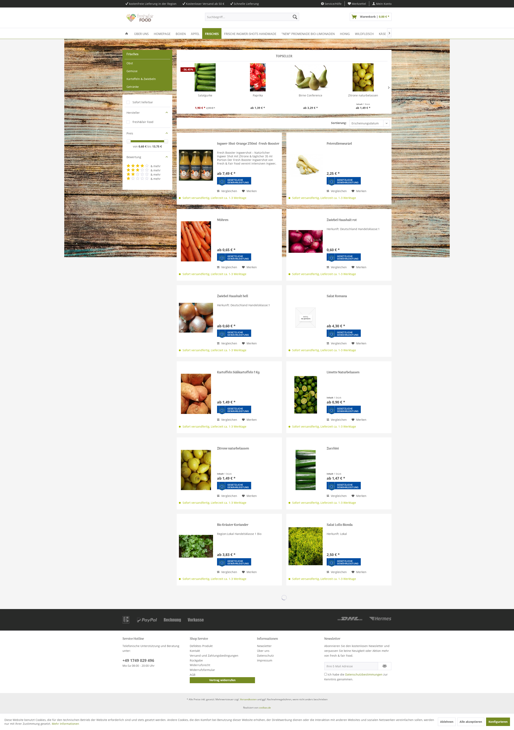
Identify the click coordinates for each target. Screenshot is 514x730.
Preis (129, 133)
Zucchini (333, 449)
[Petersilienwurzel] (306, 165)
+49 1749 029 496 (138, 660)
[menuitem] (357, 3)
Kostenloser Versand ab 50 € (205, 4)
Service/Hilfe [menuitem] (333, 4)
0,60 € (143, 146)
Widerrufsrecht (200, 665)
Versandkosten (248, 699)
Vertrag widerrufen (222, 680)
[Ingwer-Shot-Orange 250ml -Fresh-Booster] (196, 165)
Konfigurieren (498, 722)
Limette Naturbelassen (343, 373)
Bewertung (133, 157)
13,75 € (157, 146)
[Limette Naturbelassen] (306, 394)
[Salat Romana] (306, 317)
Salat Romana (337, 296)
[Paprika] (258, 77)
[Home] (126, 33)
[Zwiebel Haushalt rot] (306, 241)
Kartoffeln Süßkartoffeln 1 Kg (238, 373)
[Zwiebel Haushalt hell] (196, 317)
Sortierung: (339, 123)
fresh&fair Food (143, 122)
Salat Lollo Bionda (340, 525)
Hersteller (133, 113)
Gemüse (132, 71)
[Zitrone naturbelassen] (363, 77)
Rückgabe (196, 660)
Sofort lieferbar (143, 102)
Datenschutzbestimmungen (363, 674)
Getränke (132, 87)
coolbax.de (265, 707)
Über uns (263, 651)
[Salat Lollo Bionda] (306, 546)
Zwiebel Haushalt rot (342, 220)
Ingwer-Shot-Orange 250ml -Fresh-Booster (248, 144)
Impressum (264, 660)
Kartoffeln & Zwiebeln (141, 79)
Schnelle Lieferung (246, 4)
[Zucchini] (306, 470)
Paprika (258, 95)
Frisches (132, 54)
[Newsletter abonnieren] (384, 666)
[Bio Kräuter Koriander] (196, 546)
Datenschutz (265, 655)
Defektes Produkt (201, 646)
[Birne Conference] (310, 77)
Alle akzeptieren (471, 722)
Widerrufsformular (202, 670)
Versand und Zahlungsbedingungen (214, 655)
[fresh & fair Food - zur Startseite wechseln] (139, 18)
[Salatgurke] (205, 77)
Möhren (222, 220)
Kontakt (195, 651)
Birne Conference (310, 95)
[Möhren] (196, 241)
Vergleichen (228, 191)
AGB (192, 675)
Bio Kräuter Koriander (232, 525)
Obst (129, 63)
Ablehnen (446, 722)
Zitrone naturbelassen (363, 95)
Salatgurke (205, 95)
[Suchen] (295, 17)
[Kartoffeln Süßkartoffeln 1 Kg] (196, 394)
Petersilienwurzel (339, 144)
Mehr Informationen (65, 724)
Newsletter (264, 646)
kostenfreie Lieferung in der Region (152, 4)
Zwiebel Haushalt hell (232, 296)
